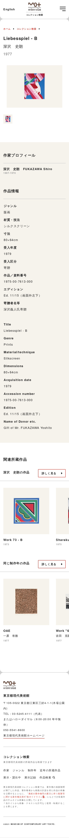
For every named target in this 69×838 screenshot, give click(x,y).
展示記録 (30, 777)
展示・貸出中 (12, 777)
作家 (6, 770)
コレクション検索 (26, 28)
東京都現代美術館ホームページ (24, 735)
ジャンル (18, 770)
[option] (34, 88)
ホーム (7, 28)
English (9, 9)
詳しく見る (49, 473)
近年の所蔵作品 (50, 770)
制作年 (32, 770)
